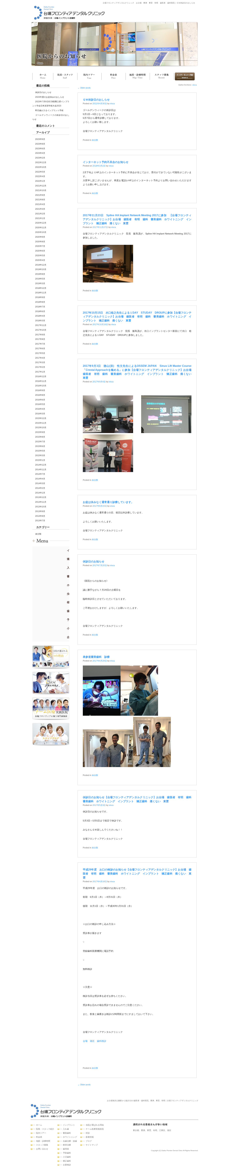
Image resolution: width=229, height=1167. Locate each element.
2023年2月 (40, 158)
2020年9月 (40, 237)
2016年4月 (40, 409)
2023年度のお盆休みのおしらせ (49, 97)
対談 (88, 1133)
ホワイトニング (70, 1137)
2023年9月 (40, 139)
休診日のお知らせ (93, 561)
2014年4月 (40, 479)
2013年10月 (40, 507)
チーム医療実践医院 (95, 1129)
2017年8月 (40, 339)
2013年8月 (40, 516)
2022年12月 (40, 162)
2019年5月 (40, 279)
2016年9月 (40, 390)
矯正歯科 (67, 1161)
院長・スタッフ (65, 76)
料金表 (113, 76)
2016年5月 (40, 404)
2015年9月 (40, 432)
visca (194, 85)
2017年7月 (40, 344)
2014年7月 (40, 474)
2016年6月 (40, 400)
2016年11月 (40, 381)
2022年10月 (40, 167)
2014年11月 (40, 469)
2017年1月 (40, 372)
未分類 (38, 534)
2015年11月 (40, 423)
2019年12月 (40, 265)
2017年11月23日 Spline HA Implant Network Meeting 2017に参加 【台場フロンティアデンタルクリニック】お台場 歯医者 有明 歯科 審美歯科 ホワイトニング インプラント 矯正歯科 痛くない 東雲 (137, 219)
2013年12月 (40, 497)
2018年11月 (40, 292)
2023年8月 (40, 144)
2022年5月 (40, 172)
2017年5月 (40, 353)
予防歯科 (67, 1153)
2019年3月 (40, 283)
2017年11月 (40, 325)
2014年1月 (40, 493)
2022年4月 (40, 176)
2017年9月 (40, 335)
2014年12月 (40, 465)
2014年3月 (40, 483)
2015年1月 (40, 460)
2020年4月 (40, 260)
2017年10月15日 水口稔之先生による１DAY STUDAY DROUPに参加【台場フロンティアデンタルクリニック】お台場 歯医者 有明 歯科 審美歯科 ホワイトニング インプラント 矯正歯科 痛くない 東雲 (137, 316)
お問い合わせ (184, 76)
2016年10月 (40, 386)
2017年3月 (40, 362)
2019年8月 (40, 274)
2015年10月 (40, 427)
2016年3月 (40, 413)
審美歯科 (67, 1133)
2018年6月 (40, 311)
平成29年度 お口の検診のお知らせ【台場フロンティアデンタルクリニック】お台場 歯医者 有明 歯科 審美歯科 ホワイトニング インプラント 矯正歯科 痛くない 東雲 (137, 873)
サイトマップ (92, 1145)
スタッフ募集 (162, 76)
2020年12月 (40, 223)
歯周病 (66, 1149)
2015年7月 (40, 441)
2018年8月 (40, 302)
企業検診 (67, 1165)
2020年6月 (40, 251)
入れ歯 (66, 1129)
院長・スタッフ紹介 (45, 1129)
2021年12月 (40, 186)
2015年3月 (40, 455)
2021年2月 (40, 214)
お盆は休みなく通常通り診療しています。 (108, 502)
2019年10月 (40, 269)
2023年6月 (40, 148)
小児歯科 (67, 1157)
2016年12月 (40, 376)
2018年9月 (40, 297)
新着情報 (90, 1137)
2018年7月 (40, 307)
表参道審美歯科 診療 (96, 656)
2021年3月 (40, 209)
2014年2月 (40, 488)
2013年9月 (40, 511)
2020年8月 (40, 241)
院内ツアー (89, 76)
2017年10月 (40, 330)
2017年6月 (40, 348)
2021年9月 (40, 195)
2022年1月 (40, 181)
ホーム (42, 76)
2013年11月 (40, 502)
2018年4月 (40, 316)
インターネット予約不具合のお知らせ (105, 162)
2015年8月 (40, 437)
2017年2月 (40, 367)
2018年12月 (40, 288)
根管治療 (67, 1145)
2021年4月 (40, 204)
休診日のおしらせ (43, 92)
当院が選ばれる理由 (95, 1125)
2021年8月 (40, 199)
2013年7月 (40, 520)
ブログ (89, 1141)
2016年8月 (40, 395)
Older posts (84, 88)
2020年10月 (40, 232)
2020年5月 (40, 255)
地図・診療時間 (138, 76)
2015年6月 (40, 446)
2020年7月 (40, 246)
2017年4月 (40, 358)
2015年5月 (40, 451)
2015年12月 (40, 418)
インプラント (69, 1125)
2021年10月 (40, 190)
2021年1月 (40, 218)
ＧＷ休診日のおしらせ (96, 99)
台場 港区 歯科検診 (94, 1041)
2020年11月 (40, 227)
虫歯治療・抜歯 (70, 1141)
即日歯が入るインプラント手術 (49, 110)
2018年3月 (40, 320)
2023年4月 (40, 153)
